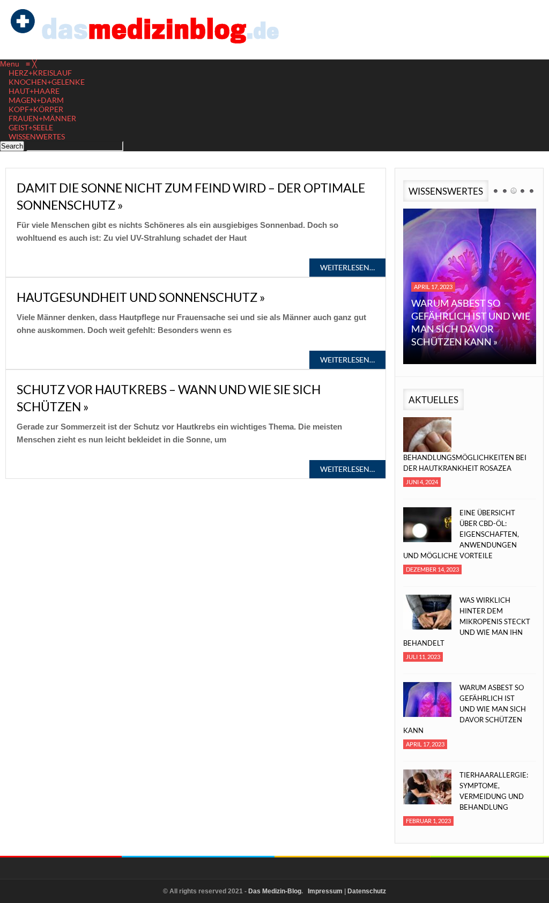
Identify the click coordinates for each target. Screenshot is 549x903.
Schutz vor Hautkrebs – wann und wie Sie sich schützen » (169, 398)
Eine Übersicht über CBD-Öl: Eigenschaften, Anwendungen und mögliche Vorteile (461, 534)
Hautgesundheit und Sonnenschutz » (141, 297)
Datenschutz (366, 891)
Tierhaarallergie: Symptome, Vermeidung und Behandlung (493, 791)
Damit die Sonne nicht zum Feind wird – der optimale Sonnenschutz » (191, 196)
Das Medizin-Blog (274, 891)
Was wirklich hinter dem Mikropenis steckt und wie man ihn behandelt (466, 621)
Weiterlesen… (347, 267)
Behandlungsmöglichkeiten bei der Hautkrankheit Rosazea (464, 462)
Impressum (325, 891)
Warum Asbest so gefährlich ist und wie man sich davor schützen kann (464, 709)
